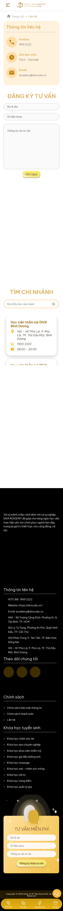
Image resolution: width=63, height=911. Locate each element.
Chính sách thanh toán (20, 713)
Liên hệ (11, 719)
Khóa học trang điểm (19, 780)
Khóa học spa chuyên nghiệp (24, 744)
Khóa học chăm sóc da (20, 738)
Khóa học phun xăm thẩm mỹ (24, 750)
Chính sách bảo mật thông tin (24, 707)
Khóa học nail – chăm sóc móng (25, 768)
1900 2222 (26, 599)
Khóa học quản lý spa (19, 786)
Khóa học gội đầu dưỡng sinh (24, 756)
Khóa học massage (18, 762)
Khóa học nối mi (16, 774)
